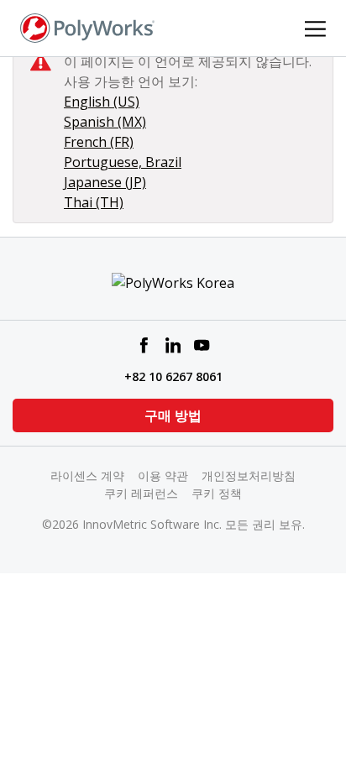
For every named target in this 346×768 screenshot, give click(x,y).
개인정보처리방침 (249, 475)
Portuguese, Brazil (122, 162)
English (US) (101, 101)
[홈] (87, 27)
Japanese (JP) (105, 182)
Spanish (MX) (105, 121)
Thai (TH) (93, 202)
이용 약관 (163, 475)
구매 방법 (173, 415)
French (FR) (99, 142)
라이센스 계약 (87, 475)
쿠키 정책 (216, 493)
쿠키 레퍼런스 (141, 493)
